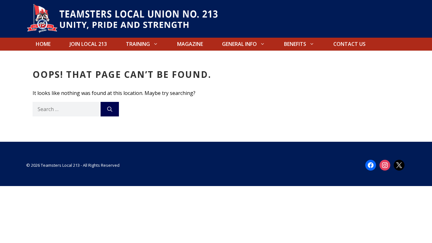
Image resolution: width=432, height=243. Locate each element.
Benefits (295, 43)
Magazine (190, 43)
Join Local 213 (88, 43)
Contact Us (349, 43)
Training (138, 43)
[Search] (110, 109)
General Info (239, 43)
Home (43, 43)
